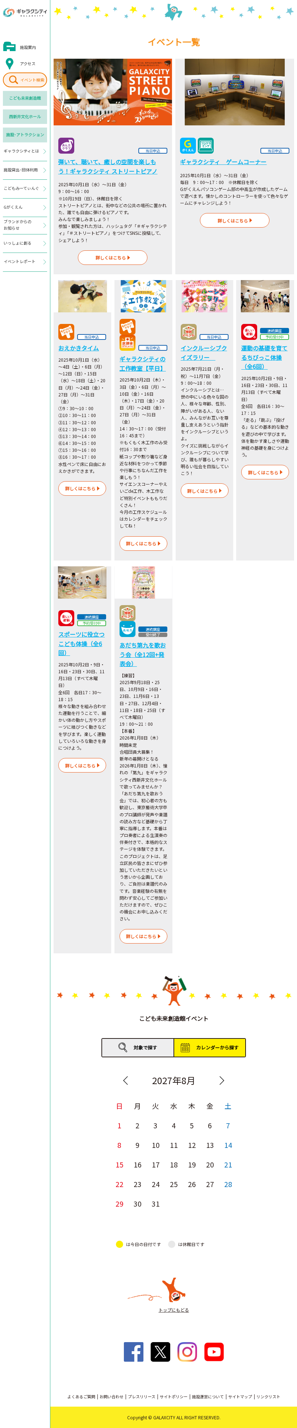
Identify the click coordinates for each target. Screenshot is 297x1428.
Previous (125, 1080)
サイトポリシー (174, 1396)
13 (210, 1145)
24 (156, 1184)
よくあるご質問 (81, 1396)
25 (174, 1184)
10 (156, 1145)
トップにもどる (174, 1310)
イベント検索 (32, 80)
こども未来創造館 (25, 98)
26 (192, 1184)
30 (138, 1203)
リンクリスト (268, 1396)
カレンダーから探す (217, 1047)
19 (192, 1164)
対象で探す (145, 1047)
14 (228, 1145)
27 (210, 1184)
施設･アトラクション (25, 134)
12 (192, 1145)
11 (174, 1145)
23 (138, 1184)
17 (156, 1164)
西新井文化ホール (25, 116)
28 (228, 1184)
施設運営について (208, 1396)
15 (120, 1164)
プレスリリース (141, 1396)
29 (120, 1203)
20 (210, 1164)
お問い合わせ (112, 1396)
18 (174, 1164)
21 (228, 1164)
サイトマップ (240, 1396)
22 (120, 1184)
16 (138, 1164)
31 (156, 1203)
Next (222, 1080)
